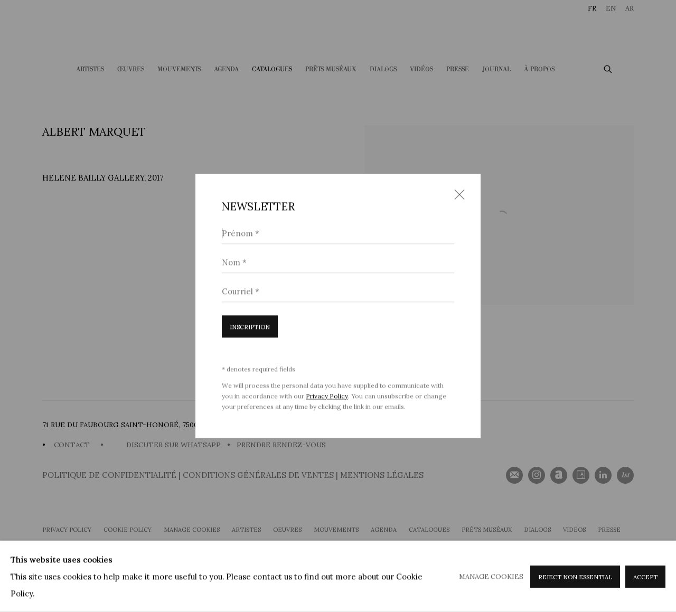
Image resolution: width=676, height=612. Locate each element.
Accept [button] (645, 576)
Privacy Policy (327, 396)
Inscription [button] (250, 327)
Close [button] (457, 198)
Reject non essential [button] (575, 576)
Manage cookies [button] (491, 575)
